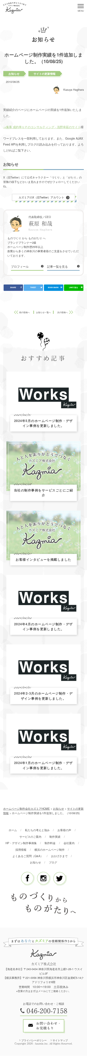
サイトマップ (60, 1040)
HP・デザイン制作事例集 (21, 843)
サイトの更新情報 (45, 74)
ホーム (13, 830)
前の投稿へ (24, 312)
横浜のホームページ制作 (49, 850)
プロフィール (20, 266)
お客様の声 (64, 830)
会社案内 (69, 843)
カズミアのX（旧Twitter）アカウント (41, 197)
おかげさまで (59, 856)
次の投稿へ (62, 312)
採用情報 (20, 850)
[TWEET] (33, 287)
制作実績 (54, 837)
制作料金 (50, 843)
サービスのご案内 (30, 837)
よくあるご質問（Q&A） (27, 856)
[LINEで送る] (73, 287)
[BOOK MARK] (53, 287)
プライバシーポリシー (34, 1040)
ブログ (53, 862)
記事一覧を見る (57, 266)
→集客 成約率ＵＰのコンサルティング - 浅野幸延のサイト (42, 127)
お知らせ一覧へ (43, 312)
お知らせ (13, 74)
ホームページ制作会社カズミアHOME (26, 809)
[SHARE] (13, 287)
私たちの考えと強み (37, 830)
